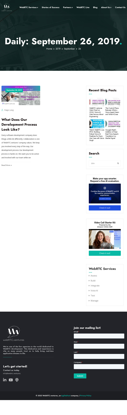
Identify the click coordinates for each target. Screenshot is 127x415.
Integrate (95, 285)
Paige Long (9, 110)
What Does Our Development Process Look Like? (19, 124)
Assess (94, 275)
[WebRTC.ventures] (6, 7)
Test (93, 295)
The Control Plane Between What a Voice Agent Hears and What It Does (112, 111)
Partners (67, 7)
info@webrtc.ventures (12, 373)
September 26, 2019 (14, 90)
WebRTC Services (28, 7)
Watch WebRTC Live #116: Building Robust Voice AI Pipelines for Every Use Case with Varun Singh (96, 135)
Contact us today (11, 370)
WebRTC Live (83, 7)
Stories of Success (50, 7)
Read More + (6, 165)
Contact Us (120, 7)
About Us (105, 7)
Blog (95, 7)
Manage (94, 300)
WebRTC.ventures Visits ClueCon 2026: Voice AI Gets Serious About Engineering (96, 112)
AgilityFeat (65, 395)
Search (94, 154)
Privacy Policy (85, 395)
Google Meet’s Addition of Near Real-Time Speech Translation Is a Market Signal (111, 134)
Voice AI (94, 290)
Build (93, 280)
